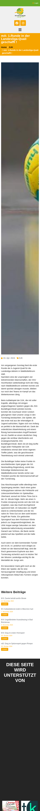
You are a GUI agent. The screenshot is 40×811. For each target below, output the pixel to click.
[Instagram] (23, 23)
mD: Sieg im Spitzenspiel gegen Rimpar (17, 643)
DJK (21, 358)
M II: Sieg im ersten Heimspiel (13, 633)
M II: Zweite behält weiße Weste (13, 598)
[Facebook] (17, 23)
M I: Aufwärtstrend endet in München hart (17, 609)
